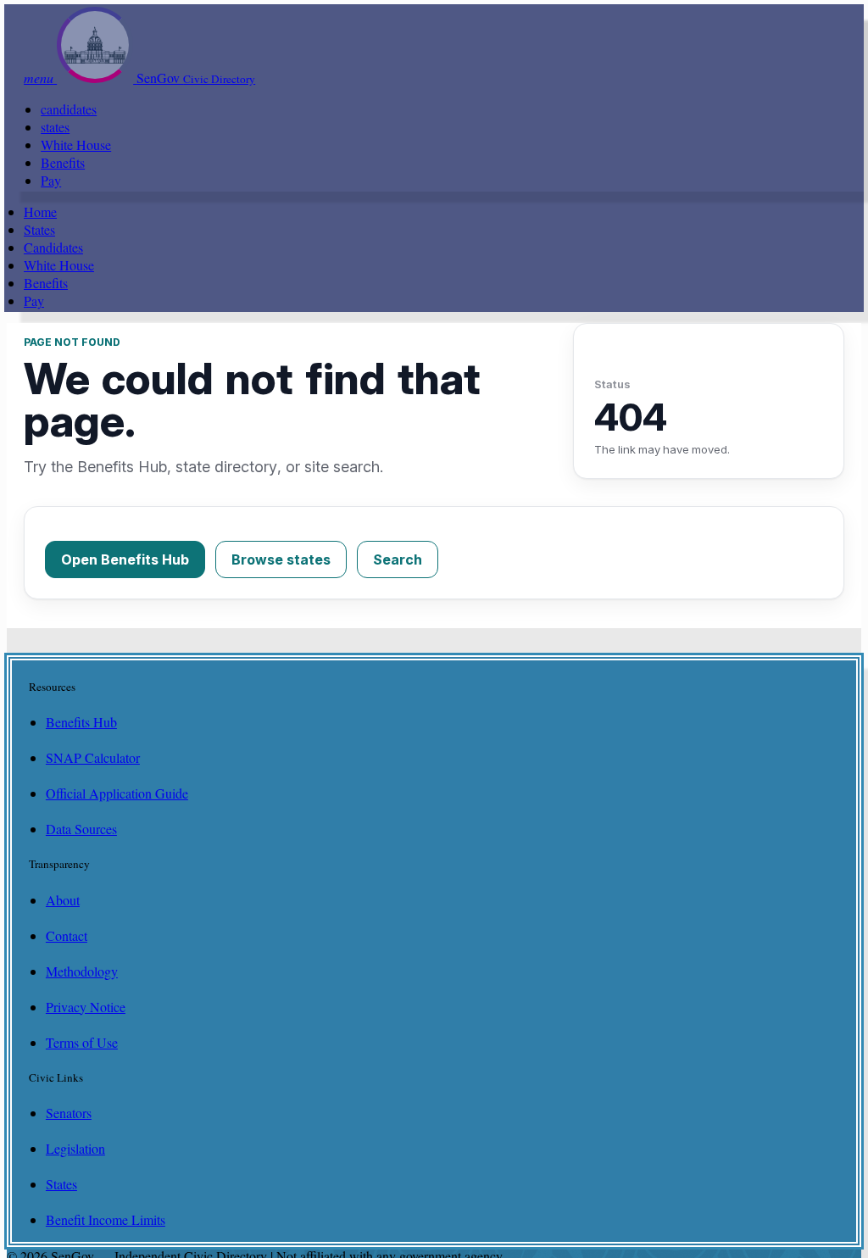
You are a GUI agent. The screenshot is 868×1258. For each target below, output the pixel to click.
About (63, 900)
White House (76, 144)
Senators (69, 1113)
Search (397, 559)
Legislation (75, 1148)
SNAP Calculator (93, 757)
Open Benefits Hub (125, 559)
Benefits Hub (81, 722)
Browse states (281, 559)
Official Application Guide (117, 793)
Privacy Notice (85, 1007)
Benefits (63, 162)
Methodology (82, 971)
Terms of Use (82, 1042)
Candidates (53, 247)
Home (40, 211)
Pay (51, 180)
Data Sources (81, 829)
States (39, 229)
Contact (66, 935)
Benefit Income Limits (105, 1219)
